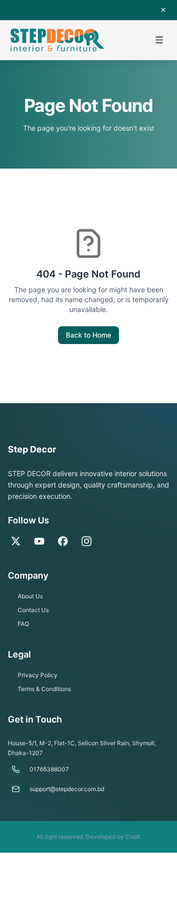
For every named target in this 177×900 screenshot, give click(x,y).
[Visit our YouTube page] (39, 541)
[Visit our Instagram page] (86, 541)
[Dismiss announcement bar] (163, 10)
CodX (133, 836)
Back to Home (88, 335)
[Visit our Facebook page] (63, 541)
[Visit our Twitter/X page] (16, 541)
